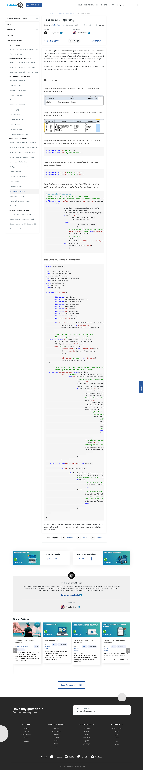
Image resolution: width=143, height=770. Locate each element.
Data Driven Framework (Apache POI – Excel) (24, 72)
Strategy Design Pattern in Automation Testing (24, 49)
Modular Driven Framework (18, 90)
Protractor (86, 737)
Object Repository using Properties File (22, 219)
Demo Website (26, 735)
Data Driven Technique (17, 196)
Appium (116, 731)
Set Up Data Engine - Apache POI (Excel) (22, 157)
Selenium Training (91, 5)
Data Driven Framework (17, 105)
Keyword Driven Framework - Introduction (23, 142)
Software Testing (116, 728)
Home (80, 5)
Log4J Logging (14, 110)
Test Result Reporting (17, 191)
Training (26, 731)
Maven (117, 738)
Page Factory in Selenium (18, 229)
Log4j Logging (14, 181)
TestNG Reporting (15, 114)
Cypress (86, 734)
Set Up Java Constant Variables (19, 167)
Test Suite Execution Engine (18, 177)
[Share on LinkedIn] (78, 40)
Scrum (56, 744)
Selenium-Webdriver (65, 13)
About (111, 5)
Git (56, 747)
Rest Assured (56, 731)
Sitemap (26, 741)
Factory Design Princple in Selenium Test (23, 214)
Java (117, 741)
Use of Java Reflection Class (19, 162)
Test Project (87, 728)
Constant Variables (16, 100)
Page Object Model (16, 54)
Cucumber (56, 737)
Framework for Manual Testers (20, 201)
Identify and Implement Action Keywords (23, 152)
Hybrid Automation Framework (19, 134)
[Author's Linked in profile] (61, 33)
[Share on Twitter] (74, 40)
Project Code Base (16, 206)
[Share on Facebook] (70, 40)
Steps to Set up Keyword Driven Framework (24, 147)
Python (86, 741)
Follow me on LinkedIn (70, 595)
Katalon (86, 731)
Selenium (56, 728)
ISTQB (56, 741)
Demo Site (103, 5)
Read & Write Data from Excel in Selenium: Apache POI (24, 67)
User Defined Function (17, 119)
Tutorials (26, 728)
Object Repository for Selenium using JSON (23, 224)
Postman (56, 734)
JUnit (116, 735)
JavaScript (87, 744)
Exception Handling (16, 129)
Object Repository (15, 124)
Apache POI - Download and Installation (22, 62)
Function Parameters (16, 95)
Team (26, 738)
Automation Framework (17, 80)
